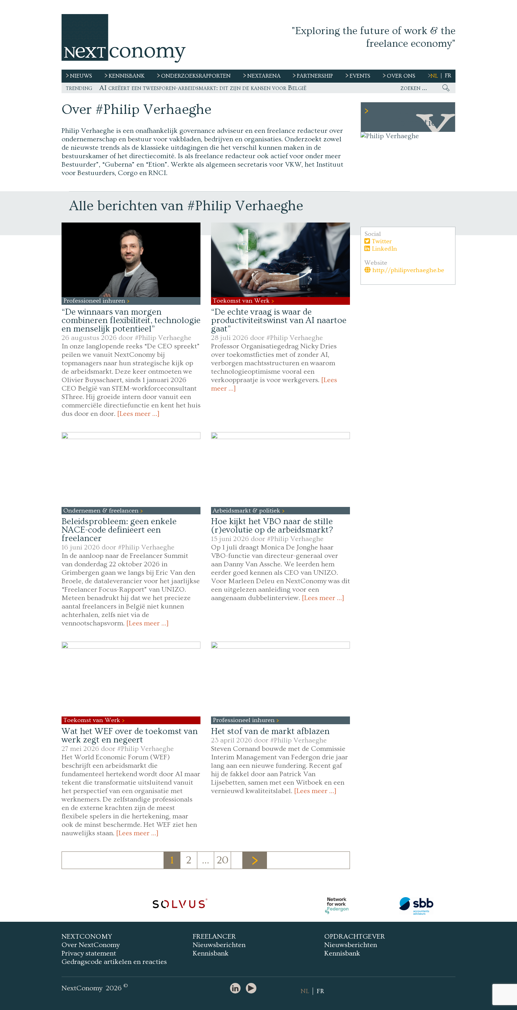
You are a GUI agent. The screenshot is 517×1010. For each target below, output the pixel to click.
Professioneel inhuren (95, 300)
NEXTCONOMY (87, 936)
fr (448, 75)
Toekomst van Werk (242, 300)
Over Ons (401, 76)
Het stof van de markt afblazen (270, 731)
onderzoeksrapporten (196, 76)
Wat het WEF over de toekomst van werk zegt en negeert (130, 735)
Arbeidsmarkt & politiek (247, 510)
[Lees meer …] (138, 414)
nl (434, 76)
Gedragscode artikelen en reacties (114, 962)
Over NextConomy (91, 945)
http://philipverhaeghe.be (407, 270)
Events (360, 76)
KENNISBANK (127, 76)
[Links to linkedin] (237, 989)
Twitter (381, 241)
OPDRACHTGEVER (354, 936)
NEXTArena (264, 76)
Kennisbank (211, 953)
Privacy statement (89, 953)
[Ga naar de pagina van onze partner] (180, 906)
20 (223, 860)
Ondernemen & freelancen (101, 510)
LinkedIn (383, 248)
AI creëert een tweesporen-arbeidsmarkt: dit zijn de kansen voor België (202, 88)
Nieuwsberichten (219, 945)
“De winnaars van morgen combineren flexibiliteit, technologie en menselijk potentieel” (131, 320)
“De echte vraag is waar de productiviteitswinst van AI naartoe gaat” (278, 320)
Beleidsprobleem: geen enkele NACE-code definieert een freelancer (119, 529)
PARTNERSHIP (315, 76)
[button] (131, 260)
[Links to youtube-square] (253, 989)
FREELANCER (214, 936)
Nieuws (81, 76)
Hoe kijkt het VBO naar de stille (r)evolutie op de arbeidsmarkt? (272, 525)
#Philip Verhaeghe (163, 338)
